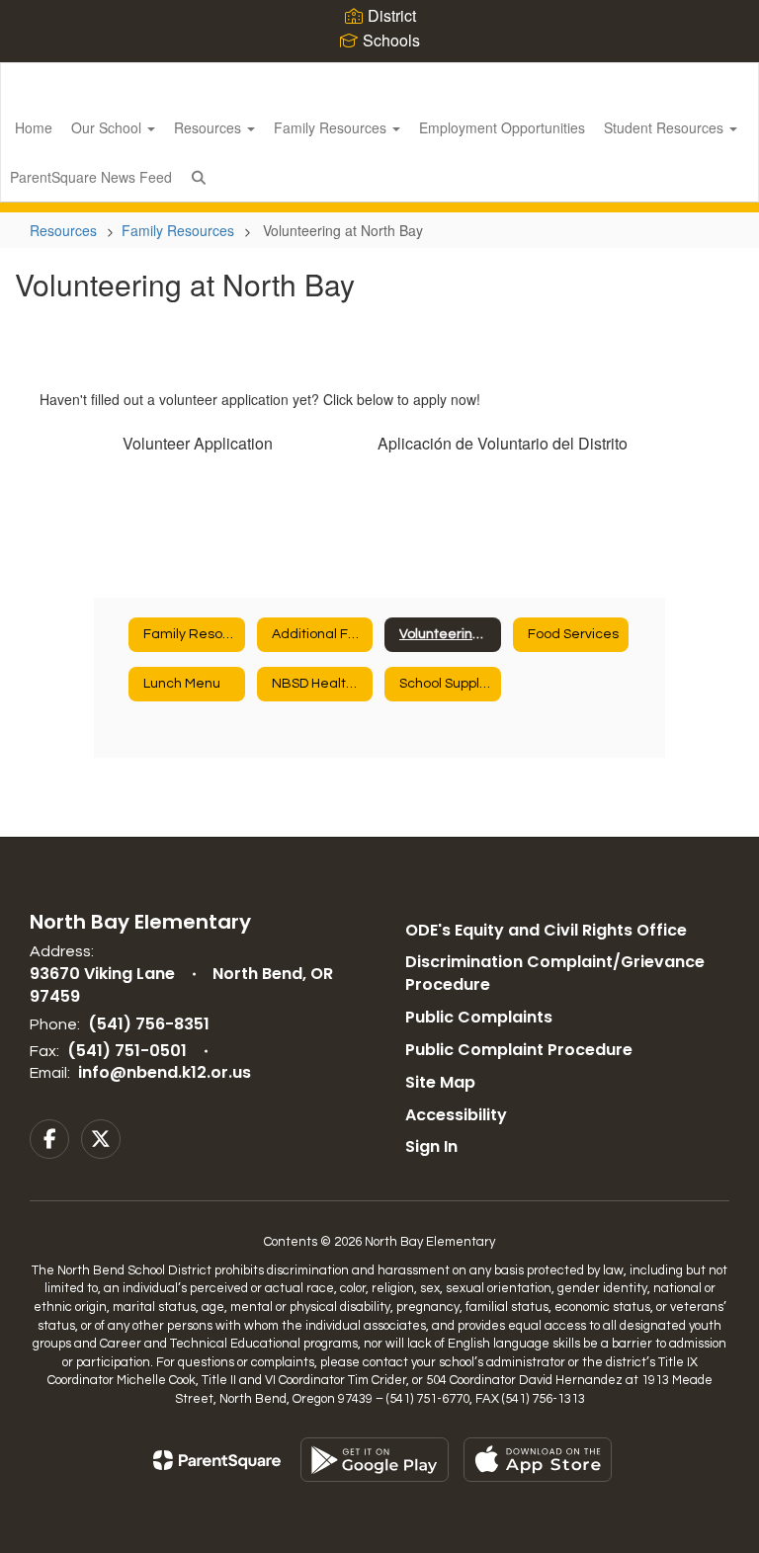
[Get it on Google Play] (374, 1459)
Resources (209, 127)
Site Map (440, 1082)
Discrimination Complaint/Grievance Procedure (555, 973)
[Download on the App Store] (538, 1459)
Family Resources (332, 127)
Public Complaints (478, 1017)
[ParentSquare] (217, 1460)
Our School (108, 127)
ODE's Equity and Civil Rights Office (546, 930)
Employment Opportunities (502, 127)
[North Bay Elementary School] (379, 75)
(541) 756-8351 (149, 1024)
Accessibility (456, 1114)
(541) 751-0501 (127, 1050)
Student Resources (665, 127)
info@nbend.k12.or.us (164, 1072)
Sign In (431, 1146)
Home (33, 127)
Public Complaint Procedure (518, 1049)
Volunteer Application (198, 443)
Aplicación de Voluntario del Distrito (503, 443)
